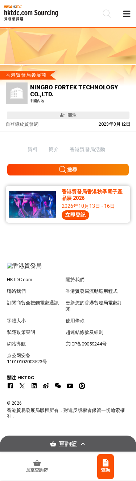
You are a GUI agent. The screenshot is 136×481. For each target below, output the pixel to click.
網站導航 (16, 344)
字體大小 (16, 320)
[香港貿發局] (68, 269)
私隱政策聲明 (21, 332)
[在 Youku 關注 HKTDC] (82, 386)
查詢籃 (68, 443)
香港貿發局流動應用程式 (92, 291)
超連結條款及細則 (84, 332)
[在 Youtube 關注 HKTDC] (70, 386)
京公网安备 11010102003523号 (27, 358)
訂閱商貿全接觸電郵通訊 (33, 303)
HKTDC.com (19, 279)
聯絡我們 (16, 291)
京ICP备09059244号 (86, 344)
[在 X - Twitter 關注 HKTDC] (22, 386)
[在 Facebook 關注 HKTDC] (10, 386)
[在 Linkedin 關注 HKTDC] (34, 386)
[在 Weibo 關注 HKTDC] (46, 386)
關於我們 (75, 279)
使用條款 (75, 320)
